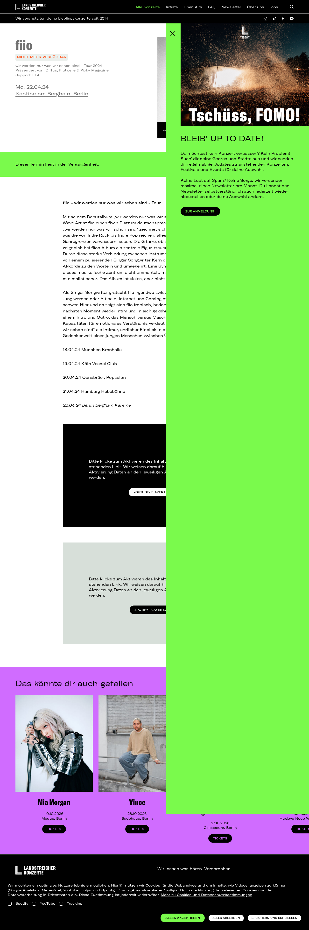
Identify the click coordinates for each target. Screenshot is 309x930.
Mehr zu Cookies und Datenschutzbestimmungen (206, 895)
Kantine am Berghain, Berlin (51, 94)
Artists (172, 7)
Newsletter (231, 7)
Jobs (274, 7)
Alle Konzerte (147, 7)
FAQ (212, 7)
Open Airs (193, 7)
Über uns (255, 7)
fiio (23, 44)
